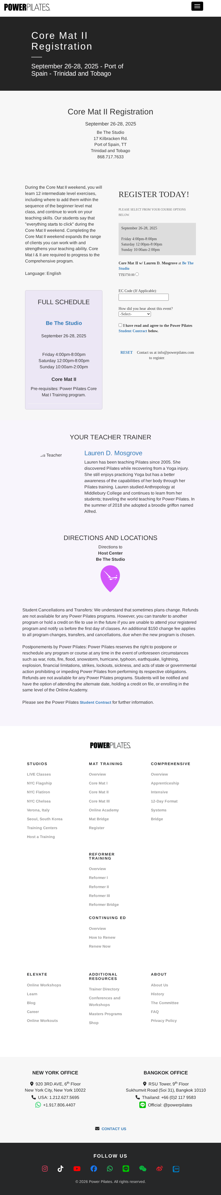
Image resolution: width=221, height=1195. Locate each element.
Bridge (157, 819)
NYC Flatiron (38, 792)
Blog (31, 1003)
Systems (159, 810)
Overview (97, 774)
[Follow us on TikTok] (61, 1168)
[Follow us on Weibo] (160, 1168)
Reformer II (99, 887)
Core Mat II (99, 792)
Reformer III (99, 895)
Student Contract (133, 331)
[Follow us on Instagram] (46, 1168)
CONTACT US (114, 1129)
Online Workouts (42, 1020)
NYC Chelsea (39, 801)
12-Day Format (164, 801)
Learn (32, 994)
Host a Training (41, 837)
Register (96, 828)
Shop (94, 1023)
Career (33, 1012)
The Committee (165, 1003)
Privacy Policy (164, 1020)
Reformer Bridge (104, 904)
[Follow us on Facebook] (95, 1168)
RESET (126, 353)
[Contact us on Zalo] (176, 1168)
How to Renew (102, 937)
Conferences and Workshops (104, 1001)
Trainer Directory (104, 989)
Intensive (159, 792)
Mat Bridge (99, 819)
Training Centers (42, 828)
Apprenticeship (165, 783)
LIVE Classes (39, 774)
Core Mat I (98, 783)
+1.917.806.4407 (59, 1105)
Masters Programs (105, 1014)
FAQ (155, 1012)
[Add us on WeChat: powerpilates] (143, 1168)
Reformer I (98, 877)
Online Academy (104, 810)
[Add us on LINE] (127, 1168)
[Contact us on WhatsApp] (111, 1168)
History (157, 994)
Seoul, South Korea (45, 819)
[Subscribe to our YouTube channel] (77, 1168)
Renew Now (99, 946)
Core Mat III (99, 801)
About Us (159, 985)
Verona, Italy (38, 810)
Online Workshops (44, 985)
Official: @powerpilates (170, 1105)
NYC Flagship (39, 783)
